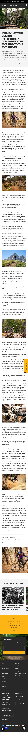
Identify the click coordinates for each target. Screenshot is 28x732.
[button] (24, 728)
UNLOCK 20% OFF (14, 371)
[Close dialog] (26, 355)
